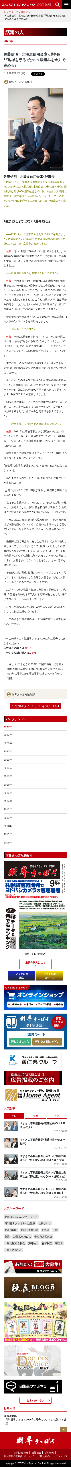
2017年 (8, 776)
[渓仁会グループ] (33, 1060)
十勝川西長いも (13, 1250)
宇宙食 (59, 1243)
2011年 (8, 826)
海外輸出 (33, 1243)
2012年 (8, 817)
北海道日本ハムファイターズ (21, 1216)
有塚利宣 (47, 1243)
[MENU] (66, 4)
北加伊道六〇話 (29, 1230)
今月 (57, 1115)
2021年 (8, 743)
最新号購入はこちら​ (35, 964)
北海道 (45, 1230)
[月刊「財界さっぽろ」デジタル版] (20, 1042)
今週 (35, 1115)
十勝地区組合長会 (15, 1243)
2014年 (8, 801)
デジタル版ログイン (49, 975)
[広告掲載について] (33, 1077)
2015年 (8, 793)
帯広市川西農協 (43, 1236)
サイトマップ (60, 1456)
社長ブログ (44, 1223)
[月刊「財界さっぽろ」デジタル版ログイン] (47, 1042)
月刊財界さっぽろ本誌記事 (20, 1223)
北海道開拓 (11, 1230)
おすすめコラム (35, 1400)
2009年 (8, 842)
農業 (7, 1236)
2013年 (8, 809)
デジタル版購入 (21, 975)
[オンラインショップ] (35, 997)
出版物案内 (44, 1456)
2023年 (8, 726)
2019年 (8, 759)
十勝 (55, 1230)
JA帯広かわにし (22, 1236)
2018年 (8, 768)
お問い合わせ (21, 1452)
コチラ (28, 648)
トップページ (11, 12)
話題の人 (25, 12)
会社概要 (36, 1452)
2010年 (8, 834)
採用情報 (49, 1452)
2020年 (8, 751)
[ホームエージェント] (33, 1095)
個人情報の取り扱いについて (19, 1456)
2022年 (8, 734)
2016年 (8, 784)
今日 (14, 1115)
